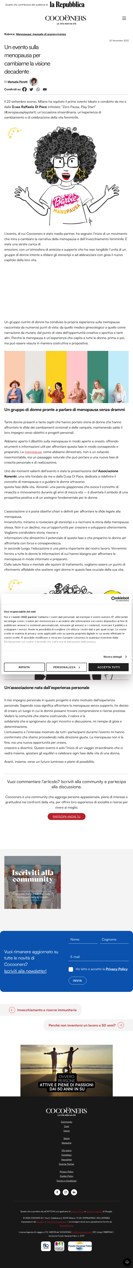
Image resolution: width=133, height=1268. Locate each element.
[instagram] (66, 1191)
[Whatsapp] (38, 89)
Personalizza (64, 667)
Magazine (66, 1142)
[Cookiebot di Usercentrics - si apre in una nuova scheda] (114, 599)
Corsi (66, 1126)
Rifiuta (24, 667)
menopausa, (33, 452)
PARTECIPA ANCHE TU (66, 816)
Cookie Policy (66, 1176)
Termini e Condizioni (66, 1180)
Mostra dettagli (113, 656)
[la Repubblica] (67, 4)
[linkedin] (74, 1191)
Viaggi (66, 1130)
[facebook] (57, 1191)
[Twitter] (31, 89)
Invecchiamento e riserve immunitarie (47, 1010)
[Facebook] (24, 89)
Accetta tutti (108, 667)
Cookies (40, 1221)
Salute (67, 1138)
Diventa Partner (66, 1164)
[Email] (45, 89)
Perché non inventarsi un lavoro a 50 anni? (82, 1025)
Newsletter (66, 1159)
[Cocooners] (65, 19)
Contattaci (66, 1154)
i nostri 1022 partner (24, 616)
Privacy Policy (117, 969)
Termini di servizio (94, 1211)
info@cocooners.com (81, 1232)
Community (66, 1121)
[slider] (66, 1093)
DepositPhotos (66, 1225)
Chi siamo (67, 1150)
